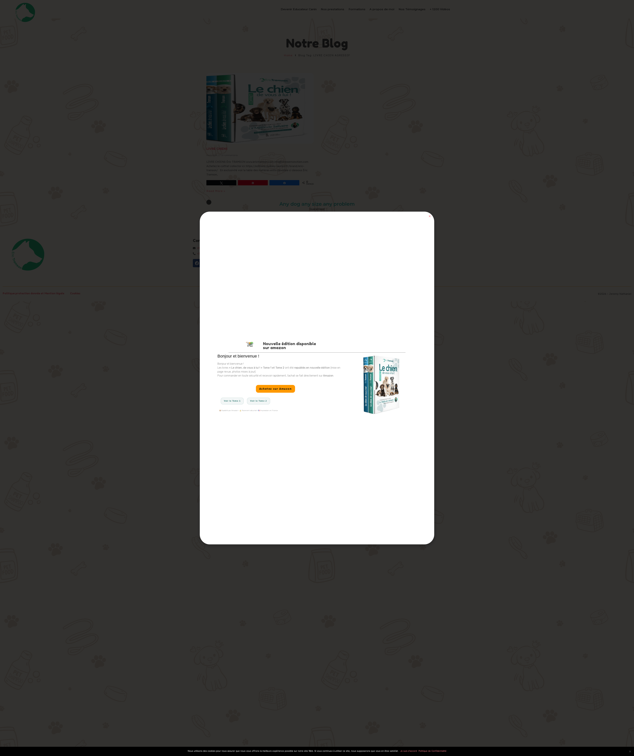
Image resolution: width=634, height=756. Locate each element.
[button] (429, 216)
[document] (317, 378)
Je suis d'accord (408, 751)
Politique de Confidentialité (432, 751)
